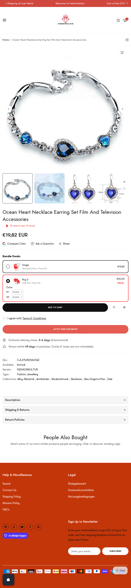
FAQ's (6, 509)
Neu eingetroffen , (95, 379)
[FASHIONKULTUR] (65, 20)
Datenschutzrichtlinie (81, 490)
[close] (126, 3)
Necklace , (77, 379)
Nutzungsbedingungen (81, 496)
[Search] (118, 20)
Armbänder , (43, 379)
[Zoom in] (122, 52)
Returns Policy (11, 503)
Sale (109, 379)
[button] (122, 108)
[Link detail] (6, 527)
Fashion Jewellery (27, 374)
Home (6, 39)
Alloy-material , (26, 379)
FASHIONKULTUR (27, 369)
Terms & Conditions (34, 318)
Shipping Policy (12, 496)
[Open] (8, 579)
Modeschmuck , (61, 379)
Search (7, 483)
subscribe (115, 551)
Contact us (9, 490)
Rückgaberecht (77, 483)
